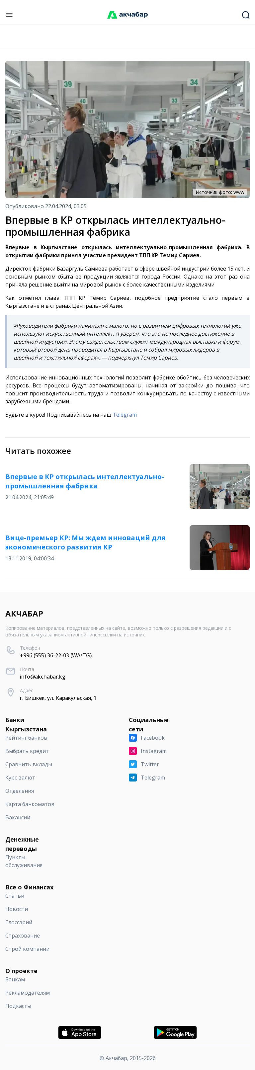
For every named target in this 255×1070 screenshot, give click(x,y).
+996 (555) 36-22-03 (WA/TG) (56, 655)
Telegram (125, 414)
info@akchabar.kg (42, 676)
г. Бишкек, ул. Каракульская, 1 (58, 697)
